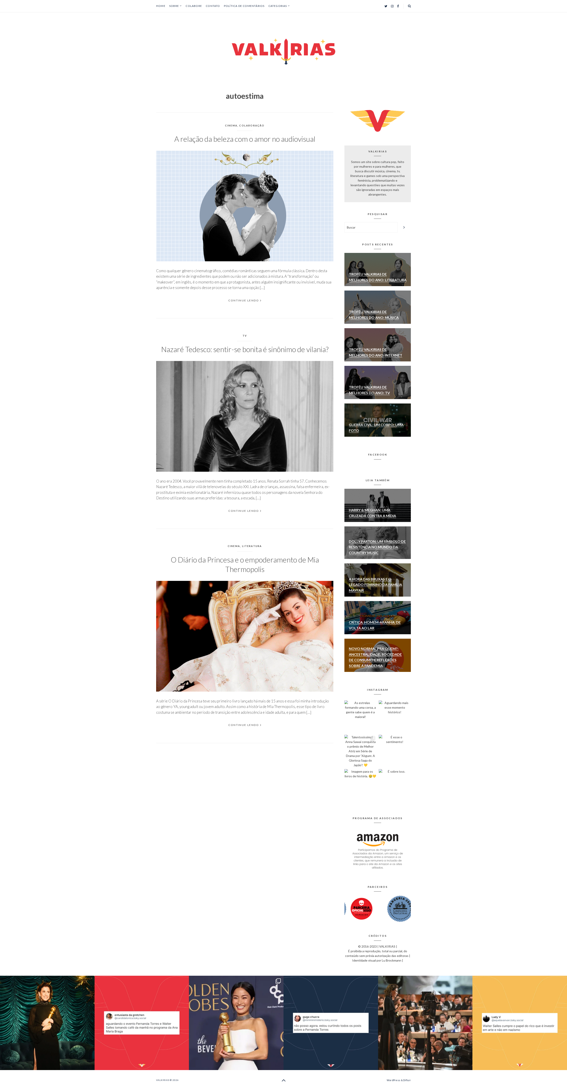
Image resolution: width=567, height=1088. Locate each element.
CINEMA (231, 125)
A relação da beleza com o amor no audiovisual (244, 138)
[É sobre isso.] (395, 785)
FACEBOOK (377, 454)
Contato (213, 5)
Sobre (174, 6)
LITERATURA (252, 546)
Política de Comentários (244, 5)
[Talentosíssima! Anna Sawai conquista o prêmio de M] (360, 751)
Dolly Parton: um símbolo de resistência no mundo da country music (377, 547)
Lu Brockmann (391, 960)
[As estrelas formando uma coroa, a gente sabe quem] (360, 716)
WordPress (393, 1080)
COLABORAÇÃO (251, 125)
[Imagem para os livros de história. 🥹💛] (360, 785)
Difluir (407, 1080)
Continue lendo (243, 300)
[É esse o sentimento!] (395, 751)
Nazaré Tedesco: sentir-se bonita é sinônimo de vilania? (244, 349)
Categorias (277, 6)
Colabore (194, 5)
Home (160, 5)
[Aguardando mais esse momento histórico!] (395, 716)
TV (245, 335)
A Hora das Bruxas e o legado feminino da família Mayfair (375, 584)
